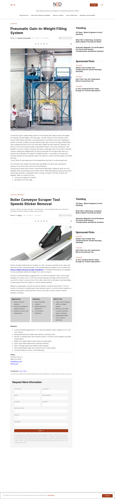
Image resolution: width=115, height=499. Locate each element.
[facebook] (35, 44)
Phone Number (46, 395)
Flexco (20, 215)
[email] (47, 44)
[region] (57, 496)
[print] (71, 44)
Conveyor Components (17, 194)
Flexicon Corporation (24, 38)
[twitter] (41, 44)
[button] (11, 5)
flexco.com (14, 364)
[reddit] (44, 44)
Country (17, 415)
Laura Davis (23, 371)
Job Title (45, 401)
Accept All (107, 495)
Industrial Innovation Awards (40, 15)
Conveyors (13, 23)
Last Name (46, 389)
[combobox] (41, 418)
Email (16, 395)
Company (17, 401)
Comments (17, 422)
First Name (18, 389)
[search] (14, 5)
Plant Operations (71, 15)
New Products (24, 15)
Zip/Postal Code (19, 408)
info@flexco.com (16, 361)
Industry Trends (58, 15)
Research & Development (87, 15)
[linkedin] (38, 44)
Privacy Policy (50, 495)
